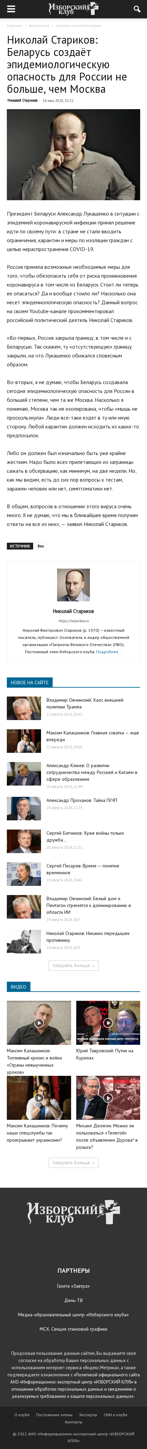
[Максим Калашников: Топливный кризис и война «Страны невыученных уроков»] (39, 1023)
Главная (14, 25)
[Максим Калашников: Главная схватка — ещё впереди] (24, 741)
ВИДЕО (18, 987)
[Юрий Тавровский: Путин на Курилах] (108, 1023)
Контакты (73, 1421)
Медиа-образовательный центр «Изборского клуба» (73, 1315)
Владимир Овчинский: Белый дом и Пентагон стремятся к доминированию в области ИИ (88, 905)
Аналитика (39, 25)
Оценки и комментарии (78, 25)
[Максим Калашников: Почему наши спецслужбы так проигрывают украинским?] (39, 1098)
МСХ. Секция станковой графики (73, 1329)
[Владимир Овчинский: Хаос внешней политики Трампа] (24, 708)
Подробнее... (109, 651)
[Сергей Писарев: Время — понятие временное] (24, 874)
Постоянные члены (54, 1414)
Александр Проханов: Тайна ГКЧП (81, 800)
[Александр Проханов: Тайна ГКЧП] (24, 808)
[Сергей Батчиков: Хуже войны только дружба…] (24, 841)
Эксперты (88, 1414)
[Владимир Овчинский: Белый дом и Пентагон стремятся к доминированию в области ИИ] (24, 907)
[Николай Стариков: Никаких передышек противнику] (24, 941)
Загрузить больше (71, 965)
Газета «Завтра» (73, 1286)
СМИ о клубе (116, 1414)
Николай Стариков (22, 100)
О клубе (22, 1414)
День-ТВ (73, 1300)
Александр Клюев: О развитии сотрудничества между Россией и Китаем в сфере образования (91, 772)
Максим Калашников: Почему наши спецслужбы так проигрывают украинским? (37, 1133)
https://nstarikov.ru (73, 620)
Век (41, 546)
